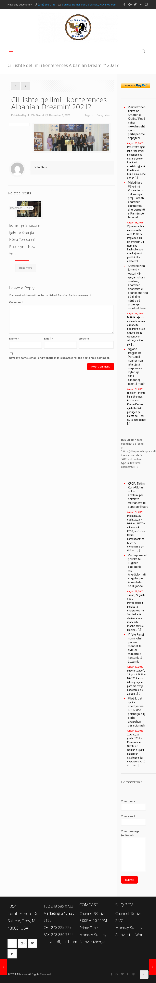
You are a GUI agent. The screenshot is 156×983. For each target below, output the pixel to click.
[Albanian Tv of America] (78, 27)
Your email (128, 816)
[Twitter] (135, 4)
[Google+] (130, 4)
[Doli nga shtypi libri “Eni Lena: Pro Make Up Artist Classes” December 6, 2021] (3, 967)
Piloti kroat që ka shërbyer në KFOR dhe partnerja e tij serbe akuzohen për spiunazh (136, 712)
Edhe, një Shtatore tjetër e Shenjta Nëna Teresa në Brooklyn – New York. (24, 239)
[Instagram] (146, 4)
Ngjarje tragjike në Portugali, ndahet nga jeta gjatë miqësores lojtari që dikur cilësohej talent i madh (136, 366)
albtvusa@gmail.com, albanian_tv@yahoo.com (89, 4)
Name (14, 338)
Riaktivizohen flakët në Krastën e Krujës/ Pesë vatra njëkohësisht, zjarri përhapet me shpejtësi (136, 122)
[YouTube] (141, 4)
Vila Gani (36, 115)
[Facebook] (124, 4)
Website (84, 338)
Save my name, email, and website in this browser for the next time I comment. (59, 357)
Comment (16, 302)
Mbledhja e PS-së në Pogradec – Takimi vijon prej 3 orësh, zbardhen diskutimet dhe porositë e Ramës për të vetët (136, 200)
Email (48, 338)
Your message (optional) (130, 833)
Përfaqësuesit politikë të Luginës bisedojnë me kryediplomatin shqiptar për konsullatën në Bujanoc (137, 570)
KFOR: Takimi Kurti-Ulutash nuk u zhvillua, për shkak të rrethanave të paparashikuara (137, 495)
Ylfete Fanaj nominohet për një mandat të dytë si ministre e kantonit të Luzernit (136, 648)
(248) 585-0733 (46, 4)
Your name (128, 801)
